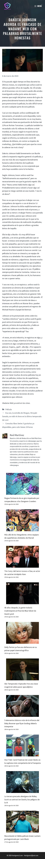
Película (8, 409)
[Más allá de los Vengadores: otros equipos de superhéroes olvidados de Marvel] (22, 529)
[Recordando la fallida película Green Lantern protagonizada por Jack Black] (22, 831)
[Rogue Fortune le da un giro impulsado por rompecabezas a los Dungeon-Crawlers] (22, 493)
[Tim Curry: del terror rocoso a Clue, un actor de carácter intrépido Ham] (22, 566)
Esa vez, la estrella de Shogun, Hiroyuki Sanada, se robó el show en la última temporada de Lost (21, 416)
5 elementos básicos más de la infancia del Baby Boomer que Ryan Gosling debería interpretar (21, 723)
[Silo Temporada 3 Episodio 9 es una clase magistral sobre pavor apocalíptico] (22, 678)
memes (5, 97)
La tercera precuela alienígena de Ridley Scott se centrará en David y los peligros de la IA (22, 799)
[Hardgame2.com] (7, 6)
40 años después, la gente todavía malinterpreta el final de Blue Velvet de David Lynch (20, 610)
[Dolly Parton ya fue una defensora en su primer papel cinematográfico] (22, 642)
